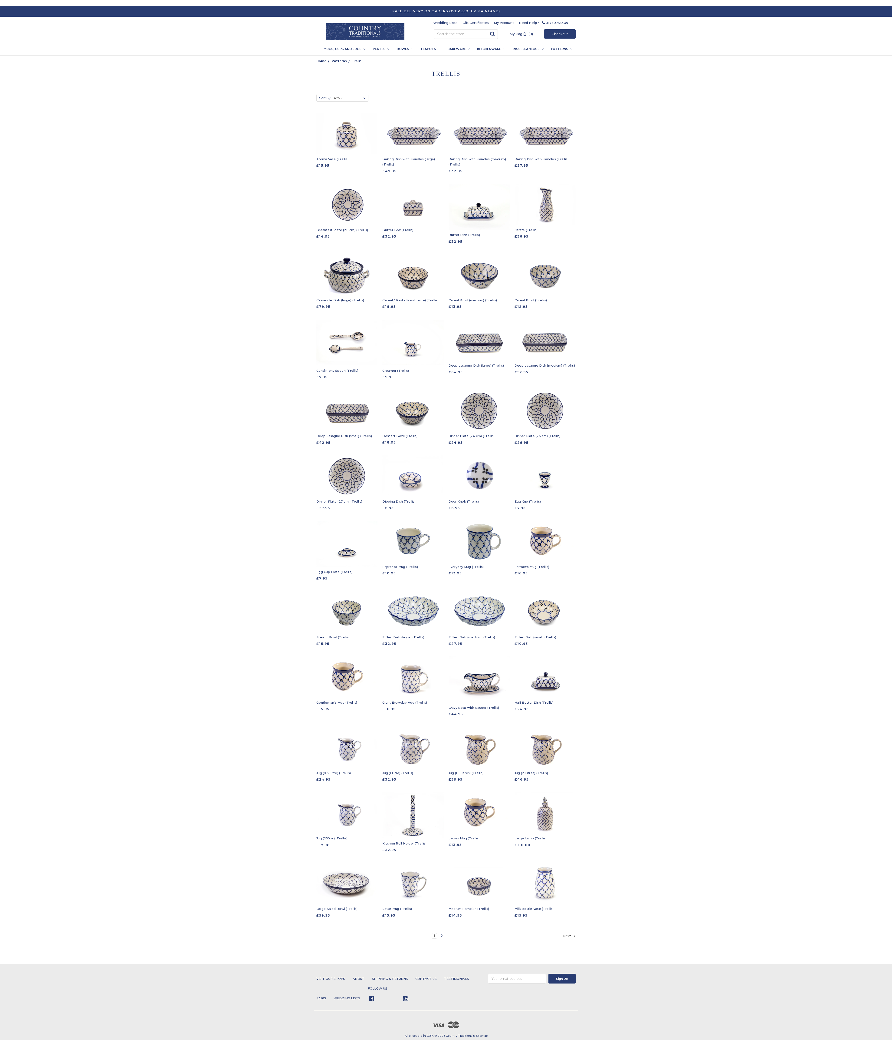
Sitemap (482, 1035)
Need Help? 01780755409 (543, 23)
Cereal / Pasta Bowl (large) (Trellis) (410, 300)
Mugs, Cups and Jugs (343, 49)
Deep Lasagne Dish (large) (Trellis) (476, 365)
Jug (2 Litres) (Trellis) (531, 773)
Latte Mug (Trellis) (397, 909)
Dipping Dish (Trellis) (399, 501)
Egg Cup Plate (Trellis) (334, 572)
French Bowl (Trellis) (333, 637)
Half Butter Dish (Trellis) (534, 702)
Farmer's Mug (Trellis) (532, 567)
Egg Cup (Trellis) (528, 501)
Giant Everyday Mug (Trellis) (404, 702)
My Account (504, 23)
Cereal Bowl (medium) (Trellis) (473, 300)
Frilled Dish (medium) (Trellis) (472, 637)
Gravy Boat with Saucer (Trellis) (474, 707)
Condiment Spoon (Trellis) (337, 370)
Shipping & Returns (390, 978)
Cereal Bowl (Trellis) (531, 300)
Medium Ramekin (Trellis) (469, 909)
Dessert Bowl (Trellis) (399, 436)
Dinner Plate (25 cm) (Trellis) (538, 436)
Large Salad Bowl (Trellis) (337, 909)
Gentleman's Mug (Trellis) (336, 702)
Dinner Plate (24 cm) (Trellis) (472, 436)
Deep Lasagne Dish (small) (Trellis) (344, 436)
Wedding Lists (445, 23)
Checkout (560, 34)
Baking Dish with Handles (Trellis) (542, 159)
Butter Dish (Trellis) (464, 235)
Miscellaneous (526, 49)
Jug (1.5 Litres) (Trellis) (466, 773)
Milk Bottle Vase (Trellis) (534, 909)
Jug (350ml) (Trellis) (331, 838)
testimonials (456, 978)
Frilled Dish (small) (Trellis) (535, 637)
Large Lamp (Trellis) (531, 838)
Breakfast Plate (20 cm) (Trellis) (342, 230)
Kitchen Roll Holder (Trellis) (404, 843)
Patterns (339, 61)
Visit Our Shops (330, 978)
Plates (379, 49)
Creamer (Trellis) (395, 370)
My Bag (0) (521, 34)
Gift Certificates (475, 23)
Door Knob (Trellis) (464, 501)
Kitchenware (489, 49)
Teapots (428, 49)
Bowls (403, 49)
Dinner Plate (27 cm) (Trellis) (339, 501)
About (358, 978)
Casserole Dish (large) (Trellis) (340, 300)
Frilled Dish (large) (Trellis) (403, 637)
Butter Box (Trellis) (397, 230)
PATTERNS (558, 49)
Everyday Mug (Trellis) (466, 567)
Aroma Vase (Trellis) (332, 159)
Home (321, 61)
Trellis (356, 61)
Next (567, 936)
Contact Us (426, 978)
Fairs (321, 998)
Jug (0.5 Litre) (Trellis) (333, 773)
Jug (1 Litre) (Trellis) (397, 773)
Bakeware (457, 49)
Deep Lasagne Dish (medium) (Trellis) (545, 365)
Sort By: (325, 98)
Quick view (347, 133)
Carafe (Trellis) (526, 230)
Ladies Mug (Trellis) (464, 838)
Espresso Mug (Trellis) (400, 567)
